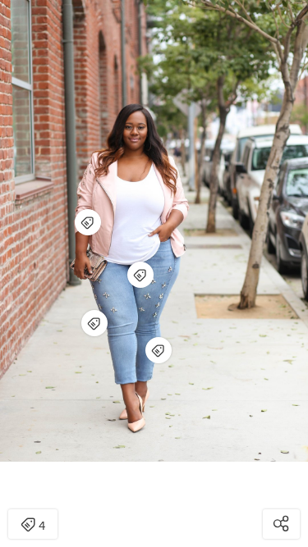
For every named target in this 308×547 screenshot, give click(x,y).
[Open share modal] (281, 524)
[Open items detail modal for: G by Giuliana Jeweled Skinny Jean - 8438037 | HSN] (158, 350)
